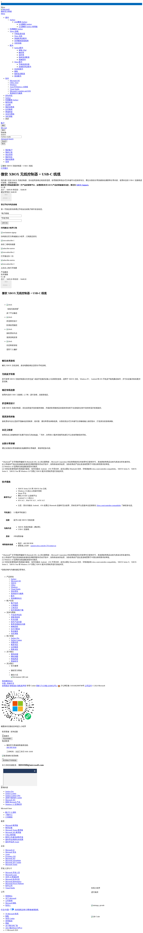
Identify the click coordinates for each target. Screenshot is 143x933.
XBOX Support (82, 185)
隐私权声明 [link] (21, 686)
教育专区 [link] (14, 645)
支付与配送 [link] (15, 629)
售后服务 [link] (14, 631)
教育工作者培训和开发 (14, 837)
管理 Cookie (10, 918)
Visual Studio (10, 888)
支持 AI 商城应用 (12, 877)
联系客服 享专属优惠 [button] (9, 760)
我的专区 (9, 157)
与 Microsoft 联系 (11, 914)
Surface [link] (13, 579)
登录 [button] (7, 162)
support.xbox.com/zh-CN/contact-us (43, 546)
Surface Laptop (10, 793)
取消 (3, 143)
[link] (71, 685)
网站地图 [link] (14, 656)
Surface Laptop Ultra (12, 795)
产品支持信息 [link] (16, 615)
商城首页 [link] (14, 661)
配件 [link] (13, 596)
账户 (2, 123)
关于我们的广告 (11, 925)
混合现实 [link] (14, 591)
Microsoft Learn (11, 875)
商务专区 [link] (14, 649)
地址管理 (9, 155)
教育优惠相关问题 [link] (18, 624)
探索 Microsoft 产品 (12, 802)
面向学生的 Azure (12, 842)
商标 (7, 923)
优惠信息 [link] (14, 642)
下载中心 (9, 815)
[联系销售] (101, 910)
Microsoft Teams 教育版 (14, 830)
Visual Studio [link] (15, 589)
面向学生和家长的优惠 (14, 839)
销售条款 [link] (13, 686)
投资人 (8, 905)
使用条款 (9, 921)
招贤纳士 (9, 896)
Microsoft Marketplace (13, 881)
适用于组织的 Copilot (13, 798)
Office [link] (13, 585)
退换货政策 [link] (15, 617)
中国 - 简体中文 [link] (8, 683)
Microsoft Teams (11, 864)
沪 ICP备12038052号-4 (48, 686)
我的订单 (9, 152)
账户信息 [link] (14, 603)
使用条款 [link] (5, 686)
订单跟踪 (9, 817)
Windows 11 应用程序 (13, 804)
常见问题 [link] (14, 619)
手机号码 (5, 218)
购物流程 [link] (14, 626)
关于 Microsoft (10, 898)
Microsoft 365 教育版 (13, 832)
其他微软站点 (7, 681)
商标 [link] (38, 686)
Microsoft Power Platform (14, 883)
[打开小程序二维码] (116, 905)
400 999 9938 (11, 747)
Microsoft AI (9, 850)
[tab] (71, 272)
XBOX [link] (13, 583)
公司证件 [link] (88, 686)
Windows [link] (14, 587)
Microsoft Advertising (13, 860)
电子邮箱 (5, 213)
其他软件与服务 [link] (17, 594)
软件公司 (9, 886)
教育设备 (9, 828)
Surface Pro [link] (15, 638)
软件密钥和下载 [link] (17, 610)
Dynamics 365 (10, 856)
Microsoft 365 (10, 800)
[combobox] (11, 137)
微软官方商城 (6, 11)
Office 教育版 (10, 835)
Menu (3, 14)
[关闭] (3, 734)
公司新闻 (9, 901)
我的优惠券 (9, 159)
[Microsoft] (5, 9)
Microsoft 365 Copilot (13, 862)
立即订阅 (5, 223)
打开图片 (4, 168)
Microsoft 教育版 (11, 825)
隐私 (7, 916)
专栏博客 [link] (14, 634)
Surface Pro (9, 791)
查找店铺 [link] (14, 654)
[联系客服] (101, 899)
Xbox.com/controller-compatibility (109, 505)
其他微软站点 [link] (16, 598)
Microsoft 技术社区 (12, 879)
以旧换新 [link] (14, 647)
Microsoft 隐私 (10, 903)
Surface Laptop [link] (16, 640)
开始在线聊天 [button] (7, 738)
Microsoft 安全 (10, 852)
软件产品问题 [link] (16, 622)
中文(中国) (5, 910)
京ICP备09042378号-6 (13, 928)
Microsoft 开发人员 (12, 872)
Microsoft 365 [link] (16, 581)
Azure (7, 854)
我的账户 (9, 150)
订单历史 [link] (14, 608)
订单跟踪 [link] (14, 605)
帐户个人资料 (10, 812)
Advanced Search (7, 139)
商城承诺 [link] (14, 659)
